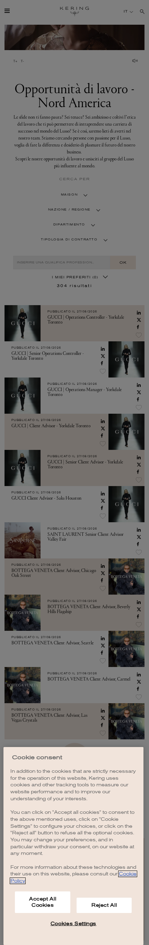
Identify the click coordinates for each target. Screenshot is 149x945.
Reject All (104, 905)
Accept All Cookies (42, 902)
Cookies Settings (74, 923)
